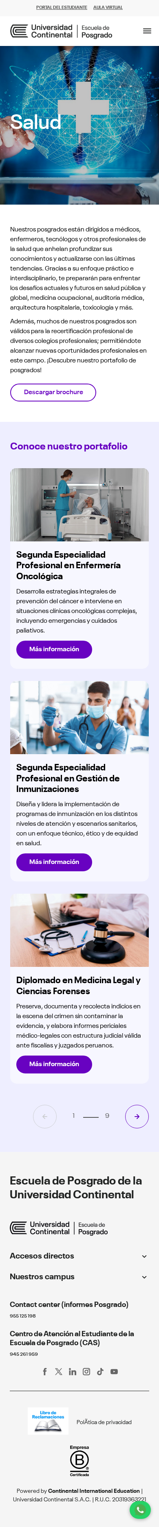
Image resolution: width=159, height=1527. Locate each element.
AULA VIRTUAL (108, 8)
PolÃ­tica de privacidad (104, 1422)
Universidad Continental (44, 1269)
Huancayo (27, 1290)
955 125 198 (23, 1316)
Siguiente (137, 1116)
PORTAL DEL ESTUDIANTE (61, 8)
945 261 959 (24, 1354)
